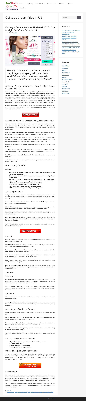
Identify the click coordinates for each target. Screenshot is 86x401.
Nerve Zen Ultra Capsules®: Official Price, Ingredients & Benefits (69, 38)
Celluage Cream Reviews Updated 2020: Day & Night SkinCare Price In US (30, 29)
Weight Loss (70, 3)
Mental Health (65, 82)
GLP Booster (65, 75)
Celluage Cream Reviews (33, 392)
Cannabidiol (65, 68)
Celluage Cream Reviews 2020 (46, 392)
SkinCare (22, 3)
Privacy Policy (23, 8)
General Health (39, 3)
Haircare (64, 77)
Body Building (30, 3)
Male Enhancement (51, 3)
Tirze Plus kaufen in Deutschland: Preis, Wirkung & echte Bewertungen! (71, 32)
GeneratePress (51, 398)
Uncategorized (66, 88)
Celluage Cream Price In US (21, 392)
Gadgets (64, 70)
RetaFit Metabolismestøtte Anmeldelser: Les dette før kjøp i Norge (70, 51)
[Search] (79, 17)
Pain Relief (61, 3)
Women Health (66, 93)
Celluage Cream (10, 392)
